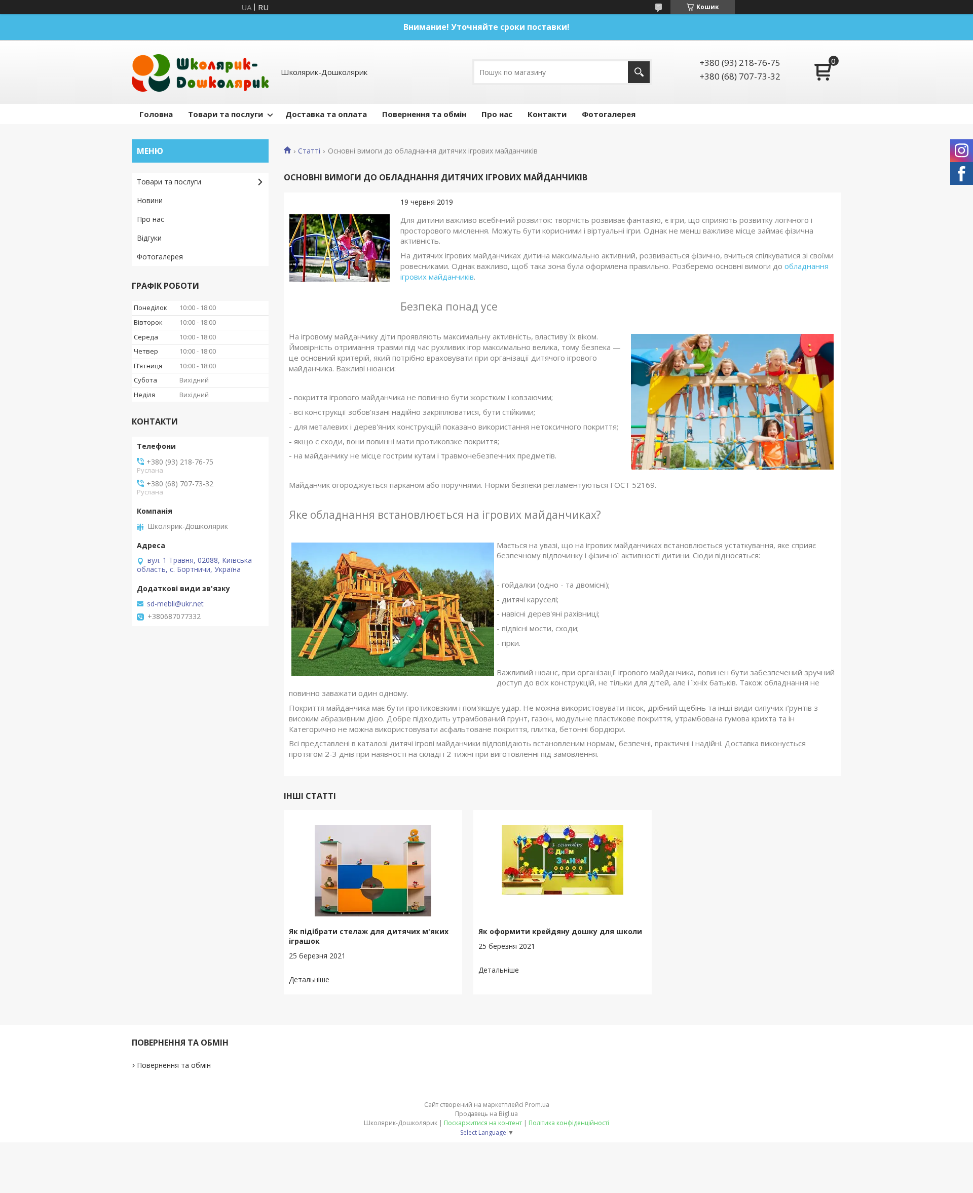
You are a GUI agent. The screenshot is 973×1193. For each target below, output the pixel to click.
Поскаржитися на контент (483, 1123)
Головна (156, 114)
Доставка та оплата (326, 114)
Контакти (547, 114)
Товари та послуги (225, 114)
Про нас (496, 114)
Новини (150, 200)
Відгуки (149, 238)
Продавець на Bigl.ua (486, 1113)
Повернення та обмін (424, 114)
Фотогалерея (608, 114)
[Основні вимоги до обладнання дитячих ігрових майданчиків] (339, 248)
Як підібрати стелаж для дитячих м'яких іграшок (368, 936)
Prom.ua (537, 1104)
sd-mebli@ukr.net (175, 603)
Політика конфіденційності (569, 1123)
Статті (309, 151)
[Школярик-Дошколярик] (200, 72)
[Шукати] (639, 72)
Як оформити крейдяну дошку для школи (560, 931)
